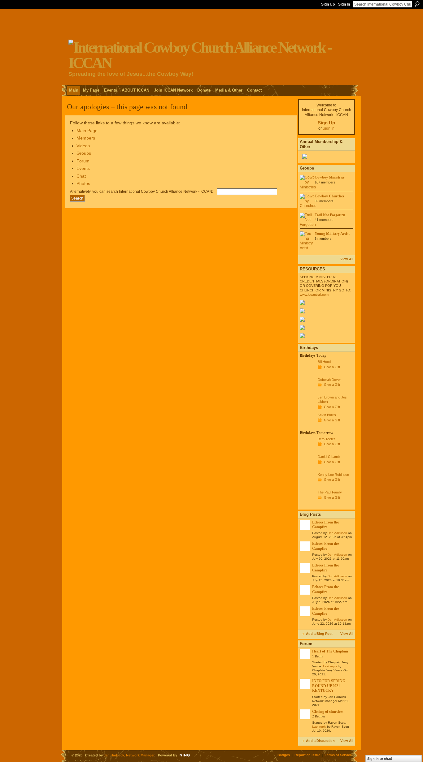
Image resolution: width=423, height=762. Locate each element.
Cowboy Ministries (330, 177)
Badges (283, 755)
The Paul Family (330, 492)
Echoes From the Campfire (325, 524)
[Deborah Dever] (307, 391)
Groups (83, 153)
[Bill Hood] (307, 373)
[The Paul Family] (307, 504)
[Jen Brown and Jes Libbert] (307, 409)
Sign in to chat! (379, 758)
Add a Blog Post (319, 633)
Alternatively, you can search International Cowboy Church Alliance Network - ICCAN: (141, 191)
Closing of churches (327, 711)
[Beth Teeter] (307, 450)
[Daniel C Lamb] (307, 468)
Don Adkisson (337, 533)
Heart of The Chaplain (330, 651)
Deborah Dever (329, 379)
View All (346, 259)
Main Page (87, 130)
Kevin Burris (327, 415)
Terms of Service (338, 755)
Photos (83, 183)
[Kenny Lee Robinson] (307, 486)
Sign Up (328, 4)
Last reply (330, 666)
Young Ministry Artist (332, 233)
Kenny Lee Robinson (333, 474)
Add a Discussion (320, 741)
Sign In (344, 4)
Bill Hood (324, 362)
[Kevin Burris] (307, 426)
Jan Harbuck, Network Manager (129, 755)
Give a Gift (332, 367)
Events (83, 168)
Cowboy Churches (329, 196)
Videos (83, 145)
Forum (82, 160)
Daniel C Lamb (329, 456)
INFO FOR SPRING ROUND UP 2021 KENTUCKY (328, 686)
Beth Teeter (326, 439)
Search (417, 4)
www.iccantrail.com (314, 294)
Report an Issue (307, 755)
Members (85, 138)
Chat (81, 176)
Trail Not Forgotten (330, 215)
